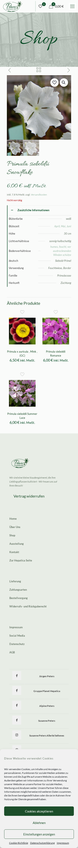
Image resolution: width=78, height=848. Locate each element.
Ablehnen (39, 823)
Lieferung (15, 581)
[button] (64, 82)
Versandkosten (39, 194)
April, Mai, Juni (62, 226)
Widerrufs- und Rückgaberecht (28, 606)
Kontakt (14, 552)
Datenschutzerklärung (42, 842)
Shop (12, 535)
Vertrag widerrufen (29, 496)
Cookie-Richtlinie (18, 842)
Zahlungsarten (18, 589)
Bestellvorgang (18, 598)
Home (13, 518)
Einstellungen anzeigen (39, 834)
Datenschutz (17, 644)
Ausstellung (16, 543)
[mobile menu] (72, 6)
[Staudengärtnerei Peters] (12, 6)
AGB (12, 652)
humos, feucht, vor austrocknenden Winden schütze (60, 250)
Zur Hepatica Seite (20, 560)
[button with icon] (16, 675)
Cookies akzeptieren (39, 811)
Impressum (63, 842)
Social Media (17, 635)
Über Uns (14, 527)
